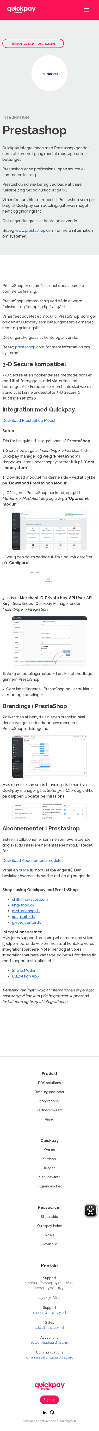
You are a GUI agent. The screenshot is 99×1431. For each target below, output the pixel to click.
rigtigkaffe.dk (23, 916)
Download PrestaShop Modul (28, 420)
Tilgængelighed (49, 1186)
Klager (49, 1168)
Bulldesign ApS (25, 976)
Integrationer (49, 1101)
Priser (49, 1119)
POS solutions (49, 1083)
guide (24, 870)
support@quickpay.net (49, 1313)
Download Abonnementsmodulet (32, 860)
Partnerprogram (49, 1110)
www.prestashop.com (34, 230)
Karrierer (49, 1159)
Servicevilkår (49, 1177)
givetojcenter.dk (26, 922)
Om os (49, 1150)
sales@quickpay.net (49, 1328)
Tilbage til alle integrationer (33, 43)
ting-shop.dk (23, 905)
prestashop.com (29, 347)
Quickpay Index (49, 1226)
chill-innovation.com (30, 899)
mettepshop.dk (26, 911)
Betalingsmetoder (49, 1092)
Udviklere (49, 1244)
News (49, 1235)
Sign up (49, 1400)
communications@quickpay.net (49, 1357)
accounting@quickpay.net (49, 1342)
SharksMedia (23, 970)
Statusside (49, 1217)
